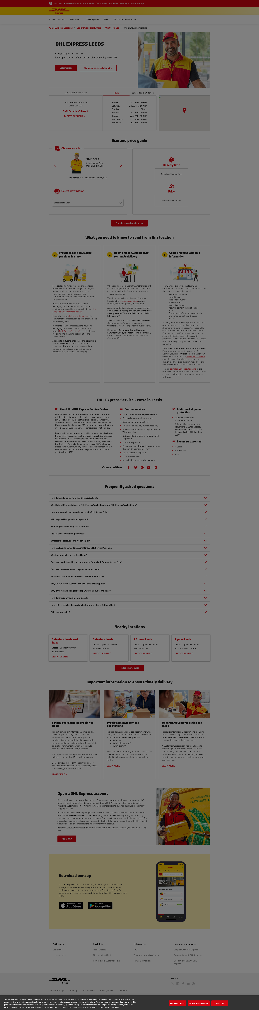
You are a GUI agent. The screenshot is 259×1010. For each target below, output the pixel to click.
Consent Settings (177, 1003)
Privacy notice (104, 1007)
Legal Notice (114, 1007)
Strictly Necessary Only (198, 1003)
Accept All (220, 1003)
